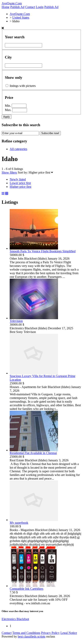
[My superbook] (34, 520)
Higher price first (40, 172)
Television (16, 321)
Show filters (9, 172)
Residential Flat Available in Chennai (33, 453)
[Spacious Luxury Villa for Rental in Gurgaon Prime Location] (34, 373)
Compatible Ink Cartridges (26, 588)
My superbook (19, 522)
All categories (18, 149)
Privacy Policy (50, 633)
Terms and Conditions (26, 633)
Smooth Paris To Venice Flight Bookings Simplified (43, 251)
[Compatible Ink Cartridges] (34, 586)
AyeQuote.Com (12, 3)
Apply (6, 116)
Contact (30, 7)
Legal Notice (68, 633)
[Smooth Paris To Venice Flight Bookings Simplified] (34, 248)
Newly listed (18, 179)
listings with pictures (23, 85)
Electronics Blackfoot (15, 619)
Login (40, 7)
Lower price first (20, 183)
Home (5, 7)
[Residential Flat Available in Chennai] (34, 450)
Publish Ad (17, 7)
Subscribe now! (50, 133)
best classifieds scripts (31, 636)
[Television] (34, 318)
